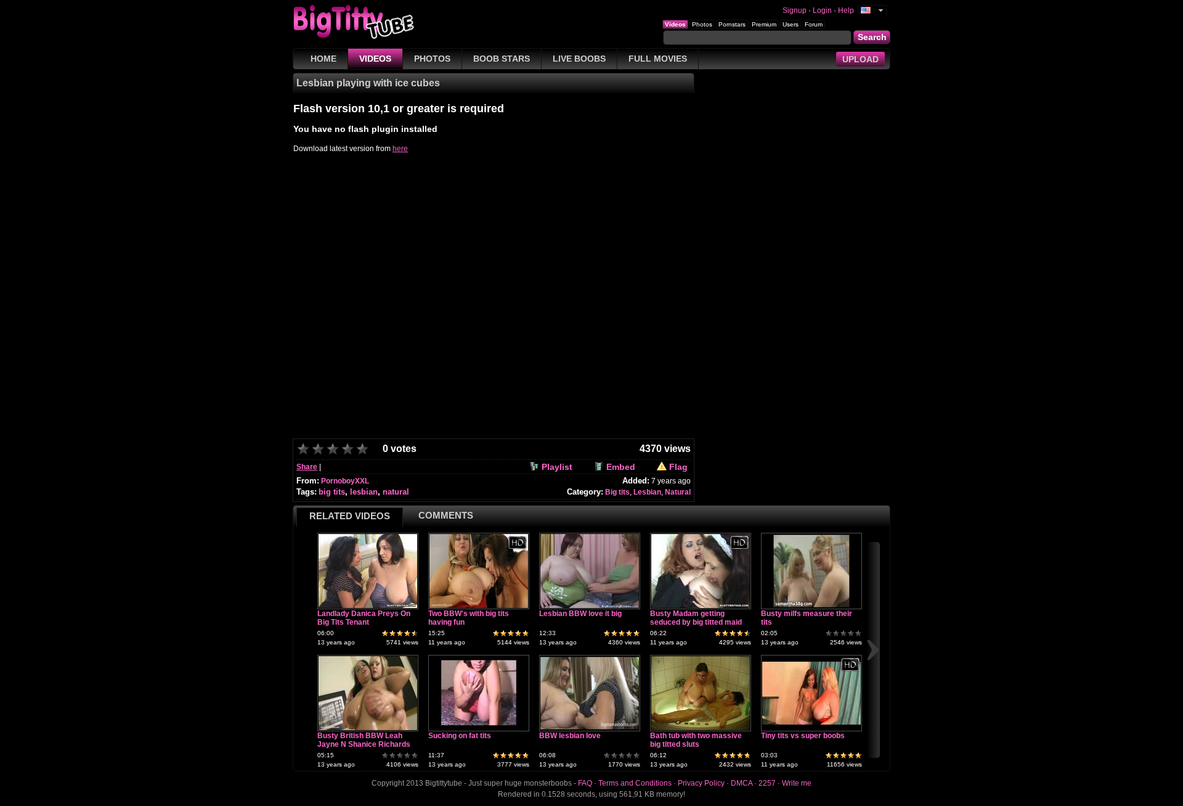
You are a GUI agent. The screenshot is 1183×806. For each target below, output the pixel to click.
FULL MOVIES (657, 59)
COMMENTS (445, 515)
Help (846, 10)
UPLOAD (860, 59)
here (400, 148)
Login (822, 10)
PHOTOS (432, 59)
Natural (678, 492)
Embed (620, 467)
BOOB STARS (501, 59)
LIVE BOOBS (579, 59)
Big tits (617, 492)
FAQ (585, 783)
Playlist (557, 467)
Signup (795, 10)
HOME (323, 59)
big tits (332, 491)
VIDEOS (375, 59)
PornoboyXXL (345, 481)
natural (396, 491)
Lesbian (647, 492)
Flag (678, 467)
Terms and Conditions (635, 783)
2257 (767, 783)
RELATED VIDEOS (349, 516)
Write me (796, 783)
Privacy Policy (701, 783)
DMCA (741, 783)
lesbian (364, 491)
